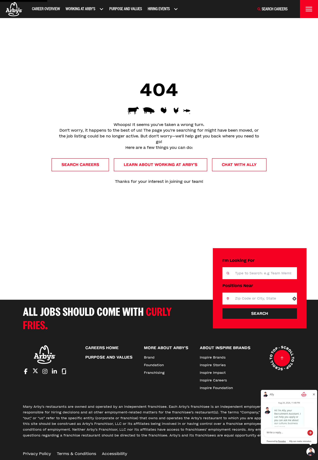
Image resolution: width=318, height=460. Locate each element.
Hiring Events (159, 9)
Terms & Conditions (76, 454)
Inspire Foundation (216, 388)
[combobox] (260, 299)
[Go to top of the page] (282, 358)
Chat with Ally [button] (239, 164)
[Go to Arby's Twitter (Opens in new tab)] (35, 371)
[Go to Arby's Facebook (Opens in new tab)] (26, 371)
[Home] (14, 9)
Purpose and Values (125, 9)
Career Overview (46, 9)
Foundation (154, 365)
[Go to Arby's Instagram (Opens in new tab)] (45, 371)
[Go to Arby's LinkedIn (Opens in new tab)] (54, 371)
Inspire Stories (213, 365)
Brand (149, 357)
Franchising (154, 373)
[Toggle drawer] (309, 9)
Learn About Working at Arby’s (160, 164)
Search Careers (80, 164)
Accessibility (114, 454)
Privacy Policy (37, 454)
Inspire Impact (213, 373)
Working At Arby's (80, 9)
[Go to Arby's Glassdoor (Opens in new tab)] (64, 371)
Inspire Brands (213, 357)
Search (259, 313)
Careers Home (102, 348)
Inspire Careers (213, 380)
